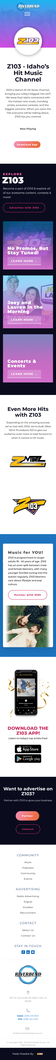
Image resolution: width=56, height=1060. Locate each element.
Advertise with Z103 (24, 207)
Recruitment (28, 912)
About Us (28, 930)
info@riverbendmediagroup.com (27, 1033)
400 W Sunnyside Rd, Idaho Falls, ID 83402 (28, 999)
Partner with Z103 (27, 594)
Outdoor (28, 907)
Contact (28, 829)
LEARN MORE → (24, 261)
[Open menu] (27, 14)
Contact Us (28, 935)
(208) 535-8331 (28, 1015)
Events (28, 878)
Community (28, 873)
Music (28, 862)
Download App (27, 144)
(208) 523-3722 (28, 1019)
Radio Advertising (28, 896)
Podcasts (28, 867)
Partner (27, 815)
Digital (28, 901)
